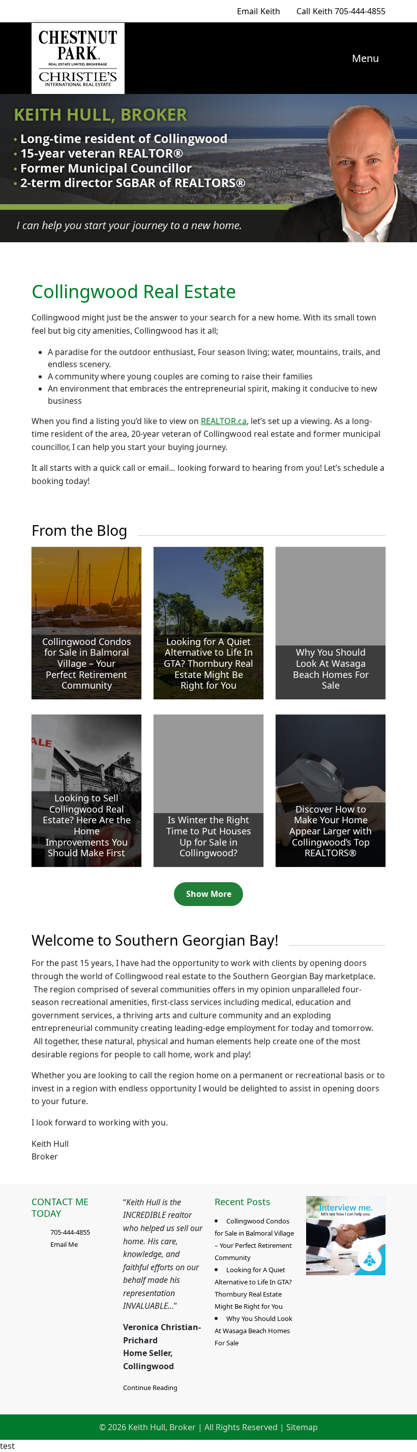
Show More (208, 893)
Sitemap (302, 1427)
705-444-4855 (340, 11)
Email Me (64, 1244)
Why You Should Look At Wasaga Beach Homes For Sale (253, 1330)
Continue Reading (150, 1387)
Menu (364, 58)
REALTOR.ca (224, 421)
